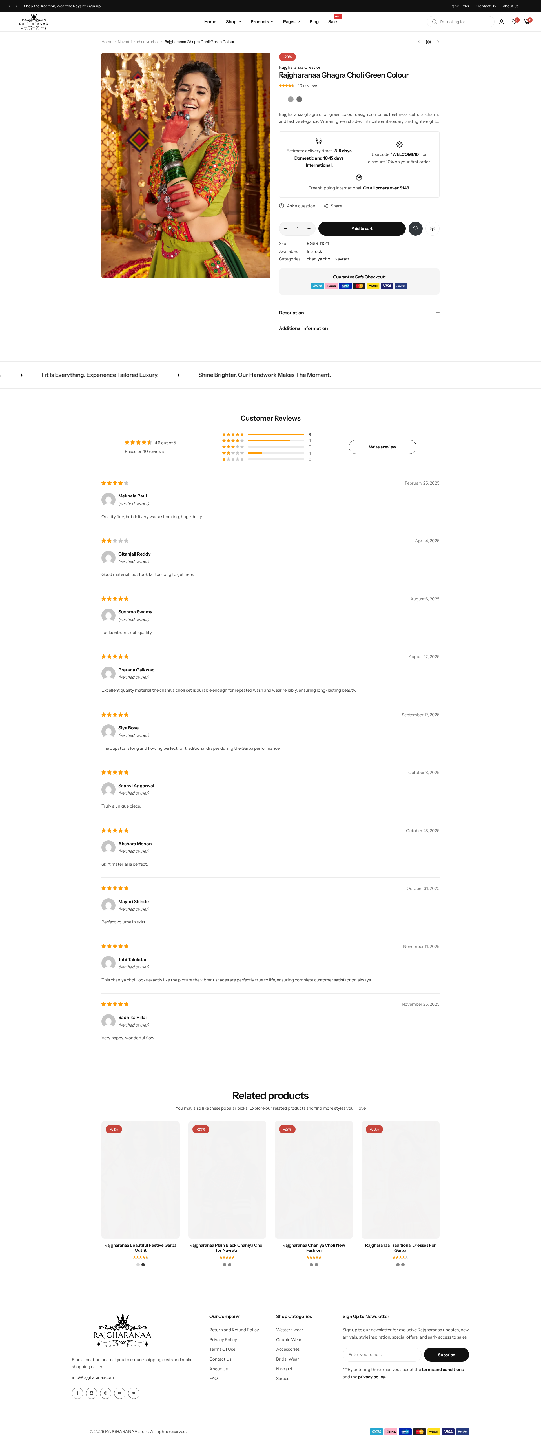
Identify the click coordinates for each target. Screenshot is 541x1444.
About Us (510, 6)
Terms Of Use (222, 1356)
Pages (289, 21)
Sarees (282, 1386)
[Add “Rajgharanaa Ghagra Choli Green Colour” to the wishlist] (416, 236)
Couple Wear (288, 1347)
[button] (9, 6)
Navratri (125, 41)
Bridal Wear (287, 1366)
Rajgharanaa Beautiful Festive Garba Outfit (140, 1255)
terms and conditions (443, 1377)
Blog (314, 21)
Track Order (459, 6)
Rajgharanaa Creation (300, 67)
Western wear (289, 1337)
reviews (308, 85)
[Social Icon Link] (77, 1400)
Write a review (382, 454)
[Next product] (437, 42)
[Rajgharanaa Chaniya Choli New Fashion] (314, 1187)
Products (260, 21)
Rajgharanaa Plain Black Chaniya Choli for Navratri (227, 1255)
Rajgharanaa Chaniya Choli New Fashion (314, 1255)
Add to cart (362, 236)
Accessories (288, 1356)
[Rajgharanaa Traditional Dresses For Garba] (401, 1187)
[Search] (434, 21)
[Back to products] (428, 42)
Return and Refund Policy (234, 1337)
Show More (290, 131)
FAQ (213, 1386)
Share (336, 213)
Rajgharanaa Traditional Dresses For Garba (400, 1255)
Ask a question (301, 213)
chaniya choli (148, 41)
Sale (332, 21)
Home (210, 21)
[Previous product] (421, 42)
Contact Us (486, 6)
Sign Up (94, 6)
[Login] (501, 21)
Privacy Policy (223, 1347)
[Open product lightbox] (259, 64)
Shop (231, 21)
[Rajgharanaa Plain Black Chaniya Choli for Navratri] (227, 1187)
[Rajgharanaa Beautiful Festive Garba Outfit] (140, 1187)
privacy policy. (372, 1384)
